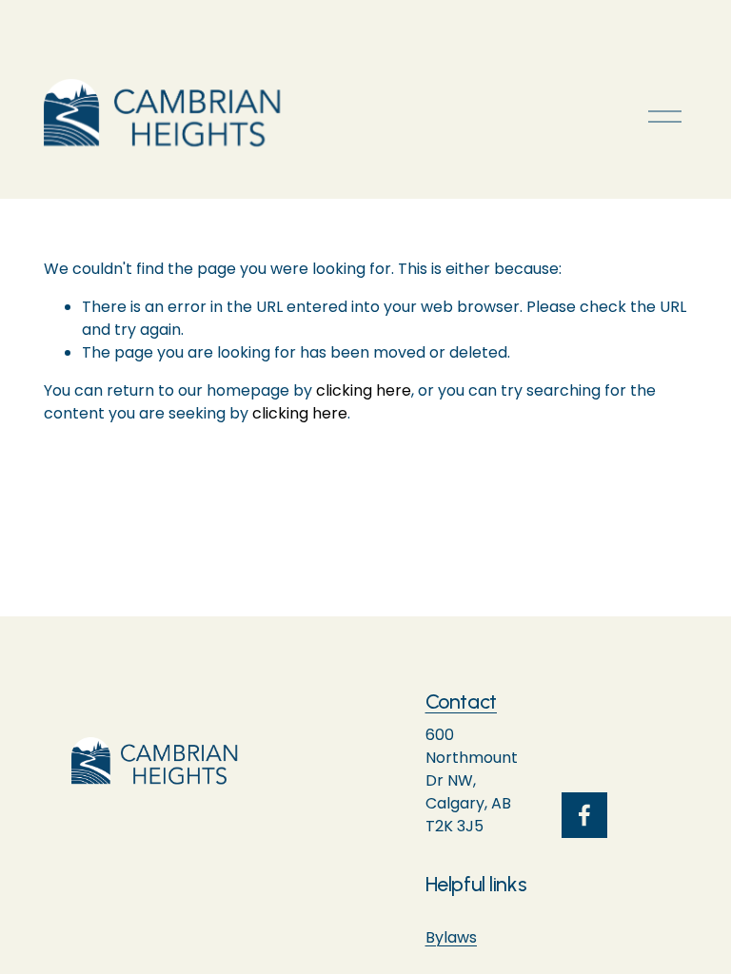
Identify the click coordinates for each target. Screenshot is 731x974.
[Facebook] (584, 815)
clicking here (363, 390)
